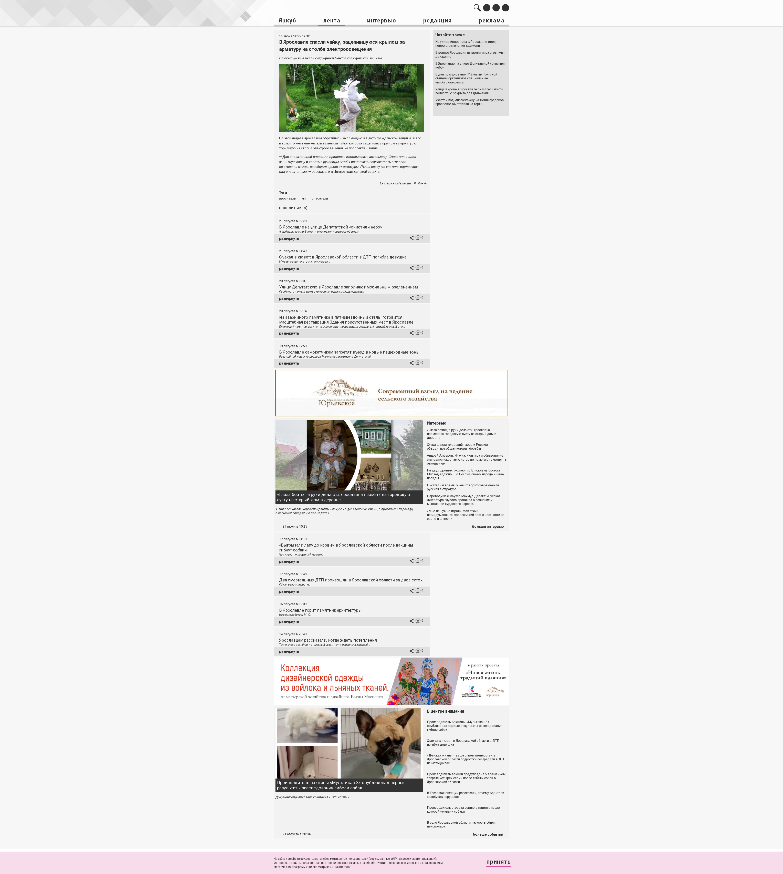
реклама (491, 20)
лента (331, 20)
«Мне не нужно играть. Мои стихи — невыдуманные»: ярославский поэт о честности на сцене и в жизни (465, 515)
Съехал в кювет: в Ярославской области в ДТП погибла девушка (342, 257)
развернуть (289, 238)
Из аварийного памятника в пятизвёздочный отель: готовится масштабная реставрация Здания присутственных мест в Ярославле (346, 320)
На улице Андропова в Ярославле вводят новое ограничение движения (467, 44)
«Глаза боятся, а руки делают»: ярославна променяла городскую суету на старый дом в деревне (343, 497)
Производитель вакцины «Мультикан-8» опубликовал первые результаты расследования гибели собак (341, 785)
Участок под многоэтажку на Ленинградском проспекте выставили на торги (469, 102)
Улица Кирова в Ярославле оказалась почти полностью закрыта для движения (469, 91)
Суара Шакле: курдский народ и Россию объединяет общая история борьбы (457, 446)
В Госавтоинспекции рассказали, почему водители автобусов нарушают (465, 795)
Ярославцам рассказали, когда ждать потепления (328, 640)
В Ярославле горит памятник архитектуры (320, 610)
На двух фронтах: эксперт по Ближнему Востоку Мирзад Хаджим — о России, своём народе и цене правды (465, 474)
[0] (418, 238)
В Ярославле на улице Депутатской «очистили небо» (470, 65)
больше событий (488, 834)
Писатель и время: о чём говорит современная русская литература (463, 487)
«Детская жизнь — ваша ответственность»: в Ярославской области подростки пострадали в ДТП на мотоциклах (466, 759)
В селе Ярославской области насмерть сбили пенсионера (461, 824)
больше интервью (488, 526)
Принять (498, 861)
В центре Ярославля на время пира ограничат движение (470, 54)
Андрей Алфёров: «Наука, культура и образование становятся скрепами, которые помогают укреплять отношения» (467, 459)
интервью (381, 20)
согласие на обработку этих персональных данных (383, 862)
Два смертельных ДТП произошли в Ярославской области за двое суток (350, 580)
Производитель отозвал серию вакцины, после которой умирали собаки (463, 809)
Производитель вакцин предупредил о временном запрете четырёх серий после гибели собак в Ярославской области (466, 778)
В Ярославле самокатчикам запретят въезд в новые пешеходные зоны (349, 352)
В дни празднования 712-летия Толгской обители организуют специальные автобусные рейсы (466, 78)
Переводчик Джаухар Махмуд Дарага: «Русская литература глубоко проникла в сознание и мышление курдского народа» (463, 500)
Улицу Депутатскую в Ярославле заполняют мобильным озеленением (348, 287)
